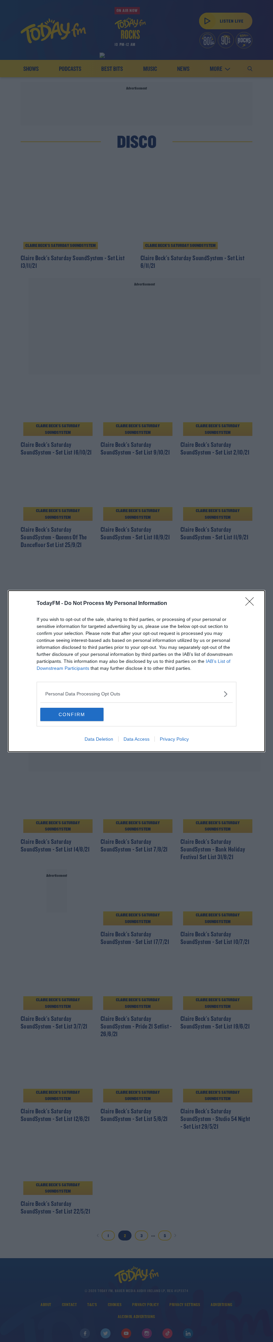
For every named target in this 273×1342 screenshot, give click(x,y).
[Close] (251, 603)
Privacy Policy (174, 739)
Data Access (136, 739)
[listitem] (136, 693)
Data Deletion (99, 739)
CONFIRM (72, 714)
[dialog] (136, 671)
